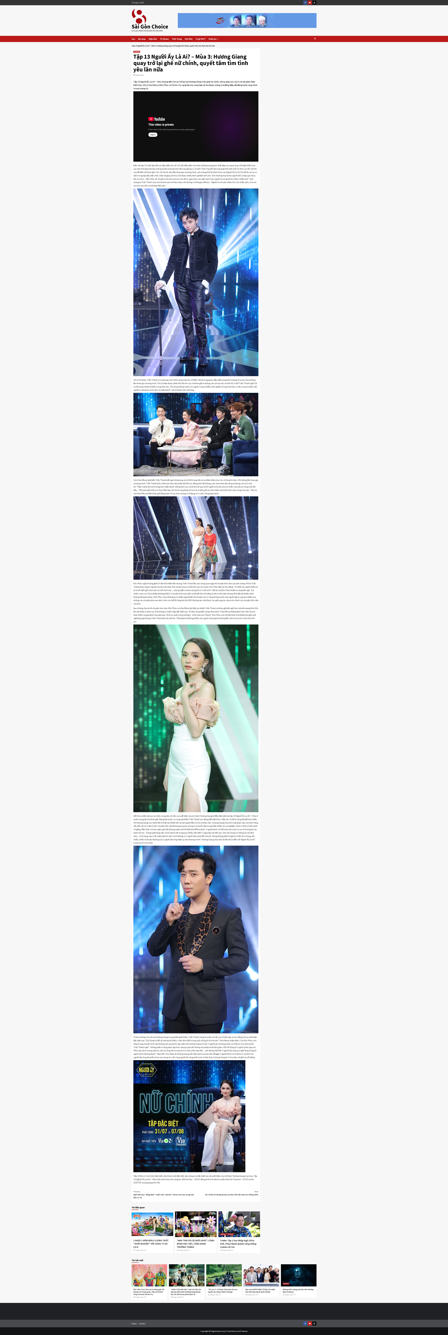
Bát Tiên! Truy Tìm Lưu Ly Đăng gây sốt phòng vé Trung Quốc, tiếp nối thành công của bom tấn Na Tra (148, 1291)
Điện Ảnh (153, 39)
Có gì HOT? (201, 39)
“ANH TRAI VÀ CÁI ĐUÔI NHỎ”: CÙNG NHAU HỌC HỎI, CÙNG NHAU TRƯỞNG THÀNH (195, 1243)
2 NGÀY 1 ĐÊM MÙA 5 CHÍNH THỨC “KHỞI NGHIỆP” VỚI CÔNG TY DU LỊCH (151, 1243)
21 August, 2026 (182, 1250)
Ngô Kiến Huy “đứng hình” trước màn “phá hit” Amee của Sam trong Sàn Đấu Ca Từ (163, 1194)
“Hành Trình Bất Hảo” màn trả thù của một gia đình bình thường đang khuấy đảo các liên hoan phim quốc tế (186, 1291)
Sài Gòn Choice (150, 26)
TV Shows (164, 39)
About (134, 1323)
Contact (142, 1323)
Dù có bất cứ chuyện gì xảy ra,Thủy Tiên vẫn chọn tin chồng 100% (231, 1193)
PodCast (213, 39)
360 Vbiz (189, 39)
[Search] (315, 39)
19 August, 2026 (226, 1250)
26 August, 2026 (139, 1297)
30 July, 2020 (139, 75)
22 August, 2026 (139, 1250)
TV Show (136, 52)
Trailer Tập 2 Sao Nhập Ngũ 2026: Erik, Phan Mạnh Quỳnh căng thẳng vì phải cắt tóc (238, 1243)
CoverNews (231, 1331)
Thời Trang (177, 39)
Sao (133, 39)
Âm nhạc (142, 39)
